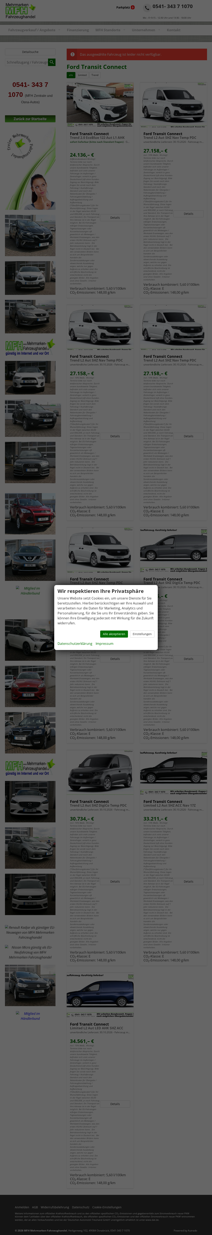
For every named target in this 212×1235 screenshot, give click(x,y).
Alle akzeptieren (114, 634)
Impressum (104, 643)
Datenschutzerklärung (75, 643)
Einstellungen (142, 634)
